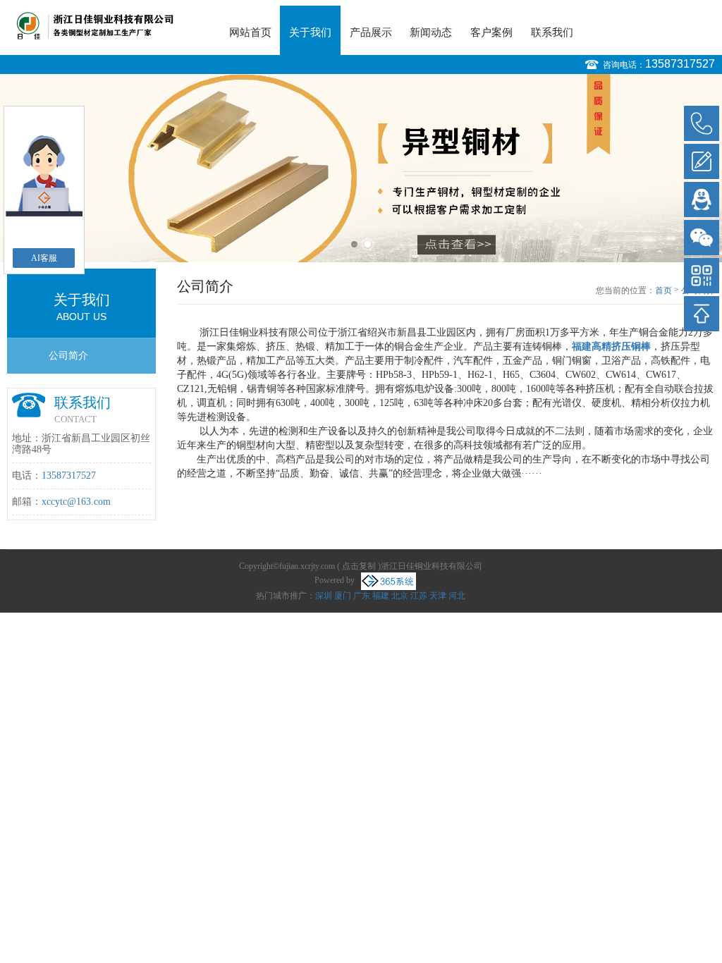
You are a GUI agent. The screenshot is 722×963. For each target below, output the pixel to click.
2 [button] (368, 244)
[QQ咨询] (701, 199)
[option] (361, 168)
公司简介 (68, 355)
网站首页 (250, 32)
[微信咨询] (701, 237)
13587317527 (680, 64)
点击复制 (359, 566)
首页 (663, 290)
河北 (456, 596)
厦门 (342, 596)
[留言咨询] (701, 161)
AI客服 (44, 258)
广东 (361, 596)
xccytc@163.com (76, 501)
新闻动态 (431, 32)
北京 (399, 596)
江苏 (418, 596)
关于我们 (310, 32)
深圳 (323, 596)
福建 (380, 596)
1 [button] (354, 244)
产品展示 (371, 32)
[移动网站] (701, 275)
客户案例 (491, 32)
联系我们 (552, 32)
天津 (437, 596)
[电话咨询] (701, 123)
